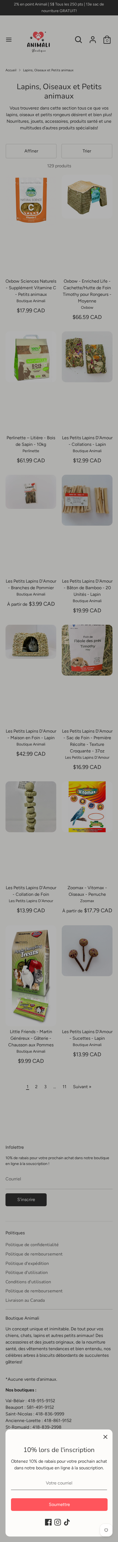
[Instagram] (57, 1522)
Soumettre (59, 1504)
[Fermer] (105, 1437)
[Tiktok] (67, 1522)
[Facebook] (48, 1522)
